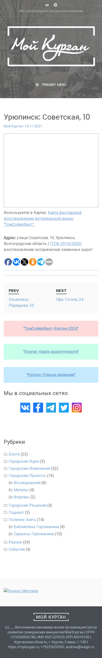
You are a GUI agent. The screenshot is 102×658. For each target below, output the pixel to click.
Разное (15, 542)
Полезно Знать (22, 519)
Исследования (27, 482)
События (17, 549)
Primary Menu (53, 84)
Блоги (14, 454)
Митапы (21, 490)
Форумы (21, 497)
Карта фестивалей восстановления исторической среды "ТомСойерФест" (42, 218)
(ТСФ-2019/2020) (65, 243)
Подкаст (16, 512)
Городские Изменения (29, 468)
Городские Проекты (27, 475)
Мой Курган (13, 126)
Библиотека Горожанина (36, 526)
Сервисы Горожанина (34, 534)
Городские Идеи (24, 461)
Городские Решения (27, 505)
